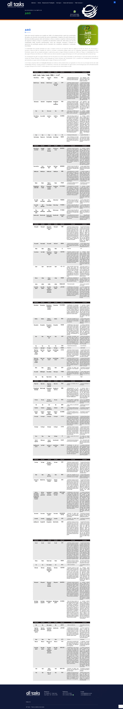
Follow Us (28, 702)
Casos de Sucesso (68, 3)
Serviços (58, 3)
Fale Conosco (78, 3)
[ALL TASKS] (15, 5)
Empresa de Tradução (48, 3)
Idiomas (33, 3)
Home (39, 3)
